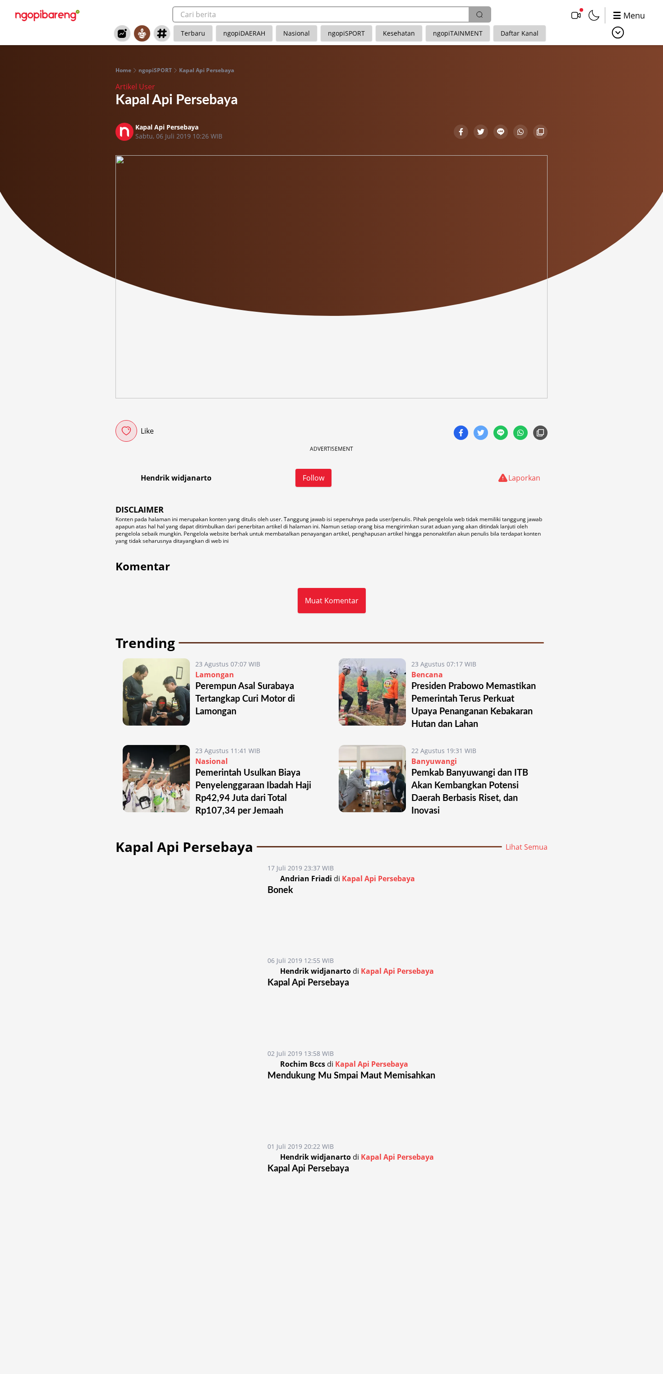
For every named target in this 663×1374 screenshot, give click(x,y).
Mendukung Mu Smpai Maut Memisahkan (351, 1075)
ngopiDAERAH (244, 33)
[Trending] (122, 33)
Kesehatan (399, 33)
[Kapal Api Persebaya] (192, 994)
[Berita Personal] (142, 33)
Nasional (296, 33)
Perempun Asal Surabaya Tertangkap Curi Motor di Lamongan (245, 699)
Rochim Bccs (302, 1064)
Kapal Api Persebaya (206, 70)
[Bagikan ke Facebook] (462, 133)
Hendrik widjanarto (176, 478)
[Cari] (479, 14)
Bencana (427, 675)
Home (123, 70)
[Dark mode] (594, 15)
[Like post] (126, 431)
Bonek (280, 890)
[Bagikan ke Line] (501, 133)
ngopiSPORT (346, 33)
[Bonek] (192, 901)
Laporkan (524, 478)
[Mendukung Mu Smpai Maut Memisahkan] (192, 1087)
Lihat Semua (527, 847)
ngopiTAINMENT (458, 33)
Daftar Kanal (520, 33)
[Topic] (162, 33)
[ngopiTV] (576, 15)
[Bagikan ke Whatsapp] (521, 133)
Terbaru (193, 33)
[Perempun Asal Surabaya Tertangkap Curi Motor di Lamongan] (156, 694)
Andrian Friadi (306, 879)
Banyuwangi (434, 761)
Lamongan (214, 675)
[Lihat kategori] (618, 32)
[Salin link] (540, 133)
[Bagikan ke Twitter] (482, 133)
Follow (313, 478)
